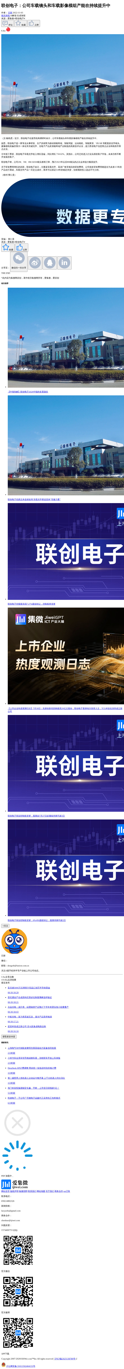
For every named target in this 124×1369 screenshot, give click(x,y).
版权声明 (14, 1191)
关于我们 (50, 1191)
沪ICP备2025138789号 (65, 1359)
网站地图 (41, 1191)
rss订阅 (66, 1191)
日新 (10, 12)
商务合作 (59, 1191)
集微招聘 (23, 1191)
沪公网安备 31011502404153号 (20, 1366)
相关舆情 (5, 15)
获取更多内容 (9, 1036)
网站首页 (5, 1191)
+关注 (5, 926)
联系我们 (32, 1191)
